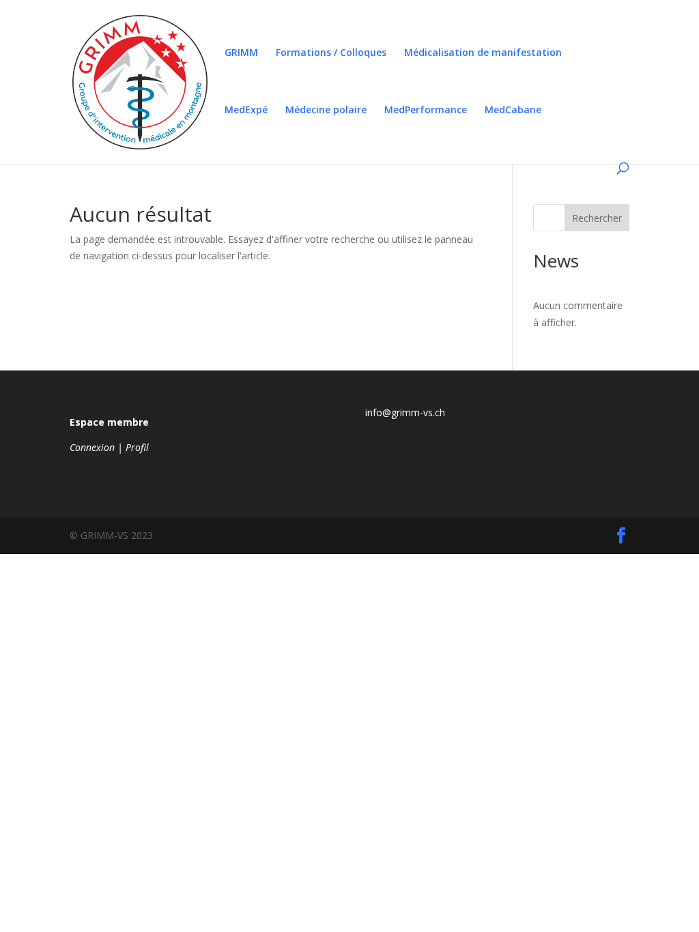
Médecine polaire (326, 110)
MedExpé (246, 110)
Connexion (92, 447)
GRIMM (241, 53)
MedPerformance (425, 110)
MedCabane (513, 110)
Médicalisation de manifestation (483, 53)
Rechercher (597, 218)
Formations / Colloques (331, 53)
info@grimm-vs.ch (405, 412)
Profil (137, 447)
